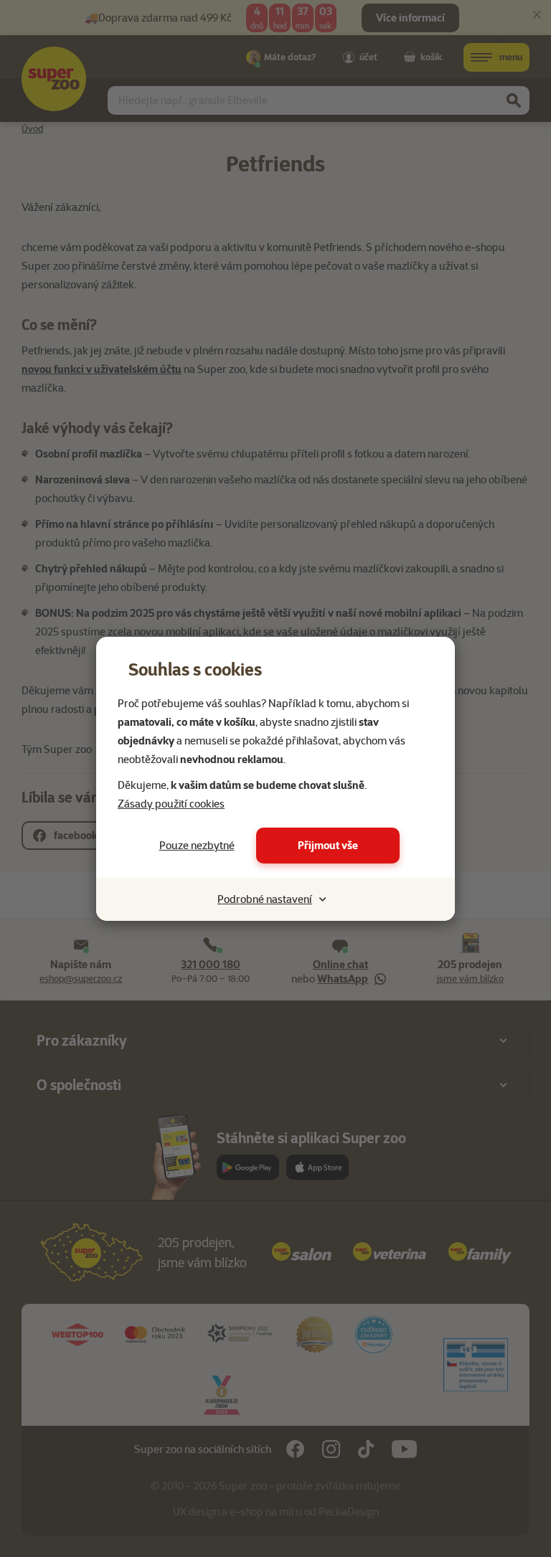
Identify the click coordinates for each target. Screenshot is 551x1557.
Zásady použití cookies (171, 804)
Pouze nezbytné (197, 845)
